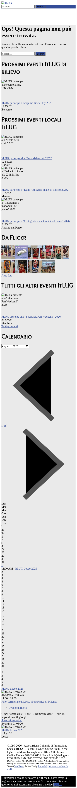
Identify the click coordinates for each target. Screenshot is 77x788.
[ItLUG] (6, 3)
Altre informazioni (11, 720)
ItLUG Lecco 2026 (26, 568)
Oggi (4, 425)
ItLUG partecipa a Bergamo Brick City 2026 (26, 103)
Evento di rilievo (18, 707)
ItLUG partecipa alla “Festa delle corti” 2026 (26, 158)
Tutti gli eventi (9, 326)
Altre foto (6, 275)
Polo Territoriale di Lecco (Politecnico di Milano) (29, 701)
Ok (56, 784)
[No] (60, 785)
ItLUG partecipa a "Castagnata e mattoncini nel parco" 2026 (35, 221)
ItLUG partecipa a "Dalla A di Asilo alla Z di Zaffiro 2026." (35, 189)
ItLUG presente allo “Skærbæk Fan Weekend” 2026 (31, 316)
